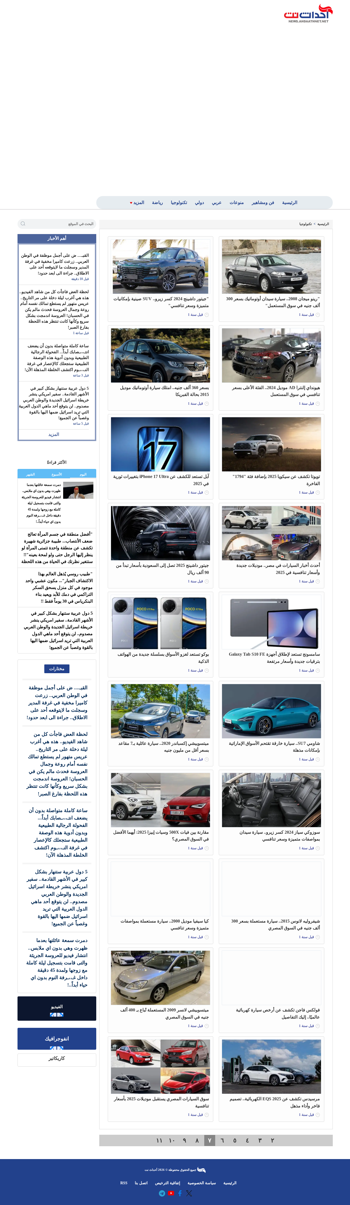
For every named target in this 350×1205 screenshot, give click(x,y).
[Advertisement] (293, 109)
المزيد (53, 434)
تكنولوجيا (305, 224)
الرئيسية (323, 224)
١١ (159, 1140)
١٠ (172, 1140)
